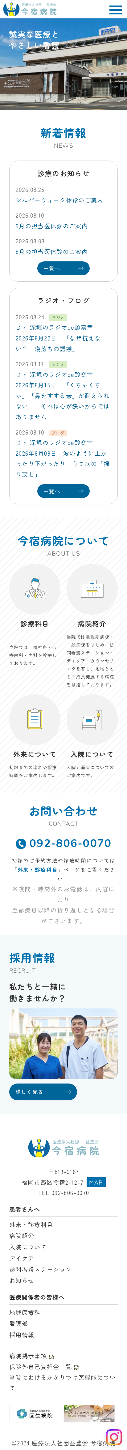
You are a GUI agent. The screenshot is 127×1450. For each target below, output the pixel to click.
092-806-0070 (70, 843)
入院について (28, 1247)
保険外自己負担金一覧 (40, 1366)
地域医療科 (25, 1312)
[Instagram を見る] (114, 1437)
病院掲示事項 (28, 1356)
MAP (96, 1182)
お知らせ (21, 1280)
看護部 (18, 1323)
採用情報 (21, 1334)
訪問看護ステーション (40, 1269)
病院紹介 (21, 1235)
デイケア (21, 1258)
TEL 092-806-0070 (63, 1192)
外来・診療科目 (38, 869)
